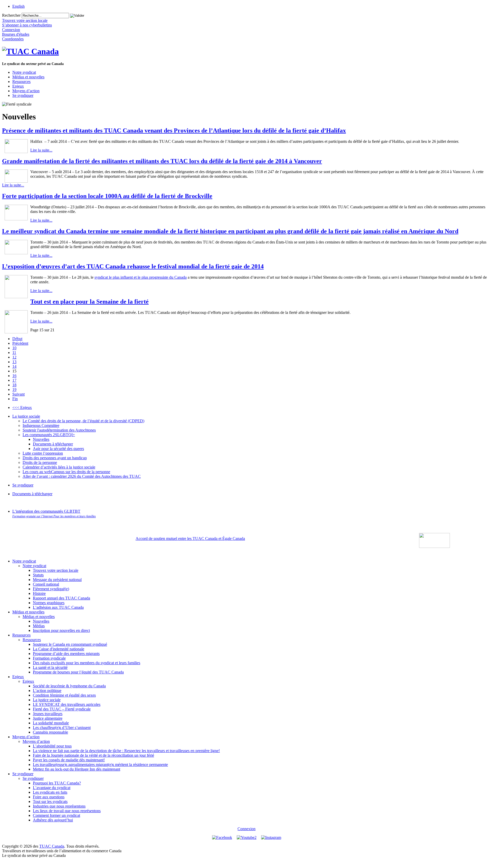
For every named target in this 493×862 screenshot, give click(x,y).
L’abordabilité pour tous (52, 746)
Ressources (21, 81)
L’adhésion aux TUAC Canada (58, 607)
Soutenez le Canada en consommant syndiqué (70, 644)
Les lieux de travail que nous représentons (67, 811)
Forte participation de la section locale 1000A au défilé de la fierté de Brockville (107, 196)
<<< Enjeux (22, 407)
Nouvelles (41, 439)
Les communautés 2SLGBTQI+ (49, 435)
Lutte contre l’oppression (43, 453)
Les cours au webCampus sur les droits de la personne (66, 472)
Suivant (18, 394)
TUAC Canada (51, 846)
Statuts (38, 575)
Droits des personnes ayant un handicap (55, 458)
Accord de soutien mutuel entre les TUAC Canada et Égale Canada (190, 538)
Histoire (39, 593)
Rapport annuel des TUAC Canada (61, 598)
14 (14, 366)
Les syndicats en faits (50, 792)
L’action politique (47, 690)
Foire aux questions (48, 797)
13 (14, 362)
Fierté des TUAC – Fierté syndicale (62, 709)
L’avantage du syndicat (51, 787)
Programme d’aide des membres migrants (66, 653)
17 (14, 380)
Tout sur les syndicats (50, 801)
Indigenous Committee (41, 425)
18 (14, 385)
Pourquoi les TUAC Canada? (57, 783)
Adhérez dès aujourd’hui (53, 820)
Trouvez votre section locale (55, 570)
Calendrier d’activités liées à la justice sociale (59, 467)
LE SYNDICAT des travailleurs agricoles (66, 704)
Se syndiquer (22, 95)
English (18, 6)
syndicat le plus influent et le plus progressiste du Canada (140, 277)
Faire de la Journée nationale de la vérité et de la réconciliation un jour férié (93, 755)
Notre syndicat (24, 72)
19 (14, 389)
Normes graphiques (48, 603)
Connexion (246, 829)
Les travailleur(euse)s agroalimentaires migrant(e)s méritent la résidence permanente (100, 764)
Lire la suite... (41, 150)
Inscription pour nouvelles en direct (61, 630)
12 (14, 357)
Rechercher (11, 15)
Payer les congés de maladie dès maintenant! (69, 760)
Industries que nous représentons (59, 806)
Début (17, 338)
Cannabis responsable (50, 732)
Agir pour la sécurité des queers (58, 448)
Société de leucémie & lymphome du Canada (69, 686)
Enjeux (18, 86)
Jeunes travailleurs (47, 713)
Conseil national (46, 584)
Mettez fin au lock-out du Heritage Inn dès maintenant (76, 769)
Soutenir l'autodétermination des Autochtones (59, 430)
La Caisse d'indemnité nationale (58, 649)
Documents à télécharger (53, 444)
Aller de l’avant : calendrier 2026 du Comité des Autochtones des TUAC (82, 476)
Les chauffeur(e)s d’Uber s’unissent (62, 727)
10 (14, 348)
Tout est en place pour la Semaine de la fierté (89, 301)
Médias (39, 626)
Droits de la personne (40, 462)
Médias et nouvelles (28, 77)
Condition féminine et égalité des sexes (64, 695)
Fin (15, 399)
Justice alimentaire (47, 718)
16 (14, 375)
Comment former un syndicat (56, 815)
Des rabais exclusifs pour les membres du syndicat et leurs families (86, 663)
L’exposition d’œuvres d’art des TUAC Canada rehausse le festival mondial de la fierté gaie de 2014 (133, 266)
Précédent (20, 343)
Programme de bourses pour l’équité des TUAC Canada (78, 672)
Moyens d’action (26, 91)
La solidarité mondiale (51, 723)
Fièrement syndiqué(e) (51, 589)
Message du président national (57, 579)
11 (14, 352)
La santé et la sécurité (50, 667)
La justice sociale (26, 416)
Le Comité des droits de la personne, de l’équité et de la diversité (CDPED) (83, 421)
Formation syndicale (49, 658)
